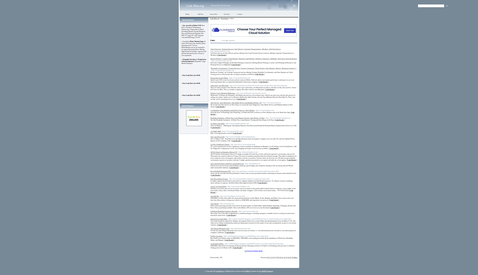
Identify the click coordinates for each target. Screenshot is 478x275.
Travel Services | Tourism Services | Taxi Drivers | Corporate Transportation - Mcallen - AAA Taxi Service (245, 49)
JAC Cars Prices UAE (217, 137)
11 (282, 257)
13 (286, 257)
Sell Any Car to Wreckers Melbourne (222, 93)
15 (291, 257)
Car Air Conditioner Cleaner (219, 144)
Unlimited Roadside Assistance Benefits (223, 211)
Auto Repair (214, 204)
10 (280, 257)
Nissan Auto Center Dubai (219, 78)
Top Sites (227, 14)
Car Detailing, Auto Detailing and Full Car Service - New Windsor (232, 110)
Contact (239, 14)
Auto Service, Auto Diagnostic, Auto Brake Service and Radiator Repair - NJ (236, 103)
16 (293, 257)
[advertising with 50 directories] (254, 251)
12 (284, 257)
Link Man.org (195, 5)
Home (187, 14)
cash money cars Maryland (219, 85)
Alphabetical (232, 40)
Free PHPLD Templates (266, 271)
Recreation (224, 18)
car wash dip (214, 196)
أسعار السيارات (215, 131)
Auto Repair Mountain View (220, 228)
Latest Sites (213, 14)
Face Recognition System (219, 179)
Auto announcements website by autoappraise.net (227, 164)
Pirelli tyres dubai (216, 236)
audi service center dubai (218, 219)
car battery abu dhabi (217, 124)
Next (295, 257)
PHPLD (247, 271)
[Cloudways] (253, 36)
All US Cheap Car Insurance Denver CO (223, 152)
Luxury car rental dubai (218, 186)
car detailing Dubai (216, 244)
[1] (268, 257)
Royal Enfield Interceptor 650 (220, 171)
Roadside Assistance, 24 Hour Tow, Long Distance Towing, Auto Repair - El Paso (237, 118)
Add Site (200, 14)
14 (288, 257)
